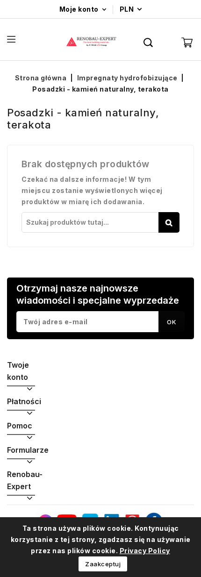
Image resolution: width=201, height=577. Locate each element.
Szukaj (168, 222)
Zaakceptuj (103, 564)
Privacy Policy (145, 551)
